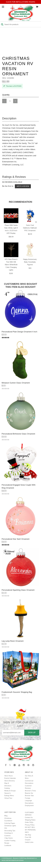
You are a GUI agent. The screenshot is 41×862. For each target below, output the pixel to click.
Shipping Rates (30, 820)
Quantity (6, 95)
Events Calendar (10, 778)
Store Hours (8, 776)
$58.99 (11, 237)
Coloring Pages (9, 823)
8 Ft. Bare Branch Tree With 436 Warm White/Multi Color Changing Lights (11, 264)
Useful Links (29, 842)
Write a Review (23, 186)
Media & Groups (10, 791)
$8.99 (30, 234)
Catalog (7, 788)
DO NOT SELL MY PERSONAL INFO (30, 829)
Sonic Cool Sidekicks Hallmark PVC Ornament (30, 227)
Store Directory (9, 781)
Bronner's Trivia (30, 791)
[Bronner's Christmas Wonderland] (21, 12)
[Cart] (37, 6)
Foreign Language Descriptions (29, 800)
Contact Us (29, 817)
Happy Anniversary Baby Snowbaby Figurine (30, 262)
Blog (5, 816)
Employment (29, 805)
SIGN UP (32, 732)
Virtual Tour (8, 798)
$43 (30, 268)
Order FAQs (29, 822)
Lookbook (7, 845)
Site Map (28, 835)
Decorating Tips (9, 830)
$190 (11, 273)
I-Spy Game (8, 838)
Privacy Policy (29, 825)
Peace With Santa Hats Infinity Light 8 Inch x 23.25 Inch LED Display (11, 229)
